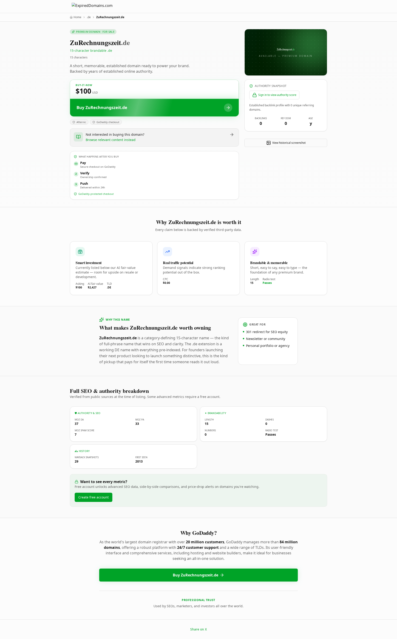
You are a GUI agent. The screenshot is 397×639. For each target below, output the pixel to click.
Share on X (198, 629)
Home (77, 17)
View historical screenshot (289, 143)
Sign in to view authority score (277, 95)
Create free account (93, 497)
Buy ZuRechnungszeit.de (195, 575)
